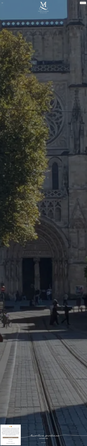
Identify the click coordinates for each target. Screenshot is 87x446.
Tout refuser (11, 439)
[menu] (2, 2)
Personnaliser (10, 441)
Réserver (83, 2)
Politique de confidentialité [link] (10, 443)
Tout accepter (10, 437)
